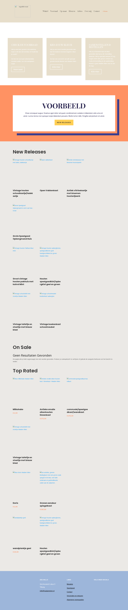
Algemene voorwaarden (75, 600)
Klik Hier (56, 67)
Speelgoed (71, 588)
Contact (97, 11)
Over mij (88, 11)
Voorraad (54, 11)
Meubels (70, 584)
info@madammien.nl (47, 591)
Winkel (45, 11)
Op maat (63, 11)
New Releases (64, 122)
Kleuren (72, 11)
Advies (79, 11)
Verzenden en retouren (75, 596)
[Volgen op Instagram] (95, 584)
